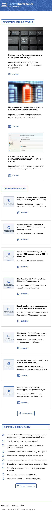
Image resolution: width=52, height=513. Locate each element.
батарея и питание (38, 126)
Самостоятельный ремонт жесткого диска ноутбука (27, 452)
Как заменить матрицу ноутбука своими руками (26, 456)
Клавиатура (38, 74)
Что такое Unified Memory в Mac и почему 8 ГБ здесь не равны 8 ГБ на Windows (32, 254)
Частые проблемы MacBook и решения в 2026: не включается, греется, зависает (31, 227)
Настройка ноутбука (38, 175)
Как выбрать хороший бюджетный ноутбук (23, 479)
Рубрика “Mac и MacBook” (8, 212)
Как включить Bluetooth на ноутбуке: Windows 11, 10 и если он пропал (25, 158)
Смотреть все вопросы (27, 486)
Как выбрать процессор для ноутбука (21, 474)
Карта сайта (5, 505)
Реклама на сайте (17, 505)
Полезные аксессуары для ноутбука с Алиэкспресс (27, 460)
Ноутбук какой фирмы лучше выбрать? (22, 441)
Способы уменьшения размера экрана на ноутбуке (27, 464)
